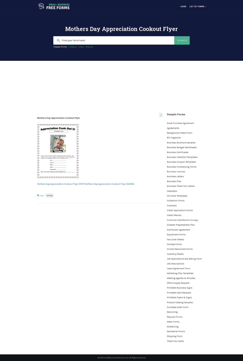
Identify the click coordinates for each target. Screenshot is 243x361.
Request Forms (175, 317)
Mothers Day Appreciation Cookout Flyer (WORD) (109, 184)
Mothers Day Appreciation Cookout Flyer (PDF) (60, 184)
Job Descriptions (175, 263)
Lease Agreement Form (178, 268)
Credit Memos (174, 215)
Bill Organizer (174, 137)
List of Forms (197, 6)
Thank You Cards (175, 341)
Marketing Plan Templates (180, 273)
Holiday (50, 195)
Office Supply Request (178, 283)
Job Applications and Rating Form (184, 258)
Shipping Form (174, 336)
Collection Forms (175, 200)
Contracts (72, 47)
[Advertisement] (121, 82)
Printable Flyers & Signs (179, 297)
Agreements (173, 128)
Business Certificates (177, 152)
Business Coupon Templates (181, 162)
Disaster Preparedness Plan (181, 224)
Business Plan (174, 181)
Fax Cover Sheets (175, 239)
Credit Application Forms (180, 210)
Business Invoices (176, 171)
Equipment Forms (176, 234)
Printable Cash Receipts (179, 292)
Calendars (172, 191)
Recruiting (172, 312)
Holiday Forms (174, 244)
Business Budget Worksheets (182, 147)
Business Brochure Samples (181, 142)
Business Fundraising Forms (181, 166)
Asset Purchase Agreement (180, 123)
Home (183, 6)
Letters (81, 47)
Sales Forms (173, 321)
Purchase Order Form (177, 307)
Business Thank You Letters (181, 186)
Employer (89, 47)
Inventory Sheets (175, 254)
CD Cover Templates (177, 195)
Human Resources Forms (180, 249)
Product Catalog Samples (180, 302)
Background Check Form (179, 133)
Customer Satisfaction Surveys (182, 220)
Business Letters (175, 176)
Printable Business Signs (179, 287)
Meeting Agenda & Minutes (181, 278)
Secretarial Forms (176, 331)
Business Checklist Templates (182, 157)
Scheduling (173, 326)
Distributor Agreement (178, 229)
